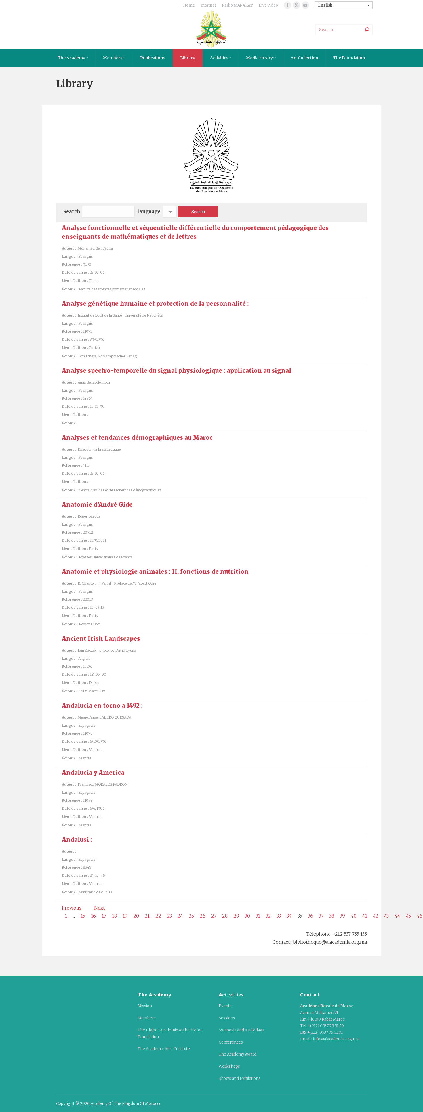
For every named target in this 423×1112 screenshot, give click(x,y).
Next (99, 908)
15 (83, 916)
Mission (145, 1006)
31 (258, 916)
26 (202, 916)
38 (331, 916)
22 (158, 916)
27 (213, 916)
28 (225, 916)
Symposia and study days (241, 1030)
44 (397, 916)
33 (279, 916)
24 (180, 916)
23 (169, 916)
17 (104, 916)
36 (310, 916)
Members (147, 1018)
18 (114, 916)
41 (364, 916)
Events (225, 1006)
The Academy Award (237, 1054)
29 (236, 916)
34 (289, 916)
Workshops (229, 1066)
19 (125, 916)
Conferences (231, 1042)
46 (419, 916)
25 (191, 916)
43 (386, 916)
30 (247, 916)
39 (342, 916)
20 (136, 916)
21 (147, 916)
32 (268, 916)
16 (93, 916)
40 (354, 916)
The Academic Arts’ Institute (164, 1048)
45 (408, 916)
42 (375, 916)
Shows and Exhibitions (239, 1078)
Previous (71, 908)
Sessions (227, 1018)
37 (321, 916)
